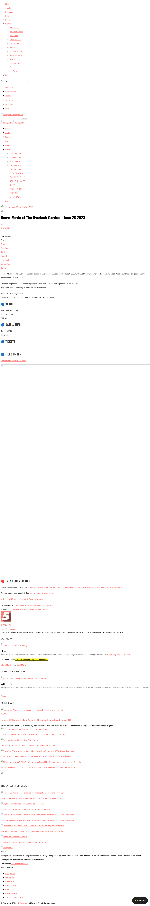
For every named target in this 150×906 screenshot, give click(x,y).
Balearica (14, 35)
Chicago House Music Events (13, 360)
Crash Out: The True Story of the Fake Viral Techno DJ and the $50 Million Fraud (36, 757)
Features (9, 12)
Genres (8, 23)
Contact (8, 889)
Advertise (8, 95)
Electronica (15, 47)
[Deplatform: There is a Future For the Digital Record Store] (23, 804)
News (7, 4)
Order (3, 696)
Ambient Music (16, 31)
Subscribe (9, 877)
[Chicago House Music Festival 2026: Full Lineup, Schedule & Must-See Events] (24, 729)
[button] (140, 900)
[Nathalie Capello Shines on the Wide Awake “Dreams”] (14, 836)
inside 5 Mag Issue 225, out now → (119, 654)
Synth (12, 59)
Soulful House (16, 55)
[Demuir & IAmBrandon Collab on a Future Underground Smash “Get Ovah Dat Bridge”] (37, 814)
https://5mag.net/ (8, 629)
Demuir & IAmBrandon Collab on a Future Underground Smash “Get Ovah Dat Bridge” (38, 820)
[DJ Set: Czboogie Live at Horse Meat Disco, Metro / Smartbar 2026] (19, 740)
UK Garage (14, 71)
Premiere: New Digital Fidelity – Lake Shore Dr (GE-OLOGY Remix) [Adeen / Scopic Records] (38, 767)
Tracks (8, 8)
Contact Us (8, 108)
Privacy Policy (11, 893)
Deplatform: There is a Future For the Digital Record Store (26, 809)
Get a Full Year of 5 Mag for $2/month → (31, 660)
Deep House (15, 39)
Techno (13, 67)
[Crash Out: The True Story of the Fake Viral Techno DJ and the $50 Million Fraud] (37, 751)
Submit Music (9, 104)
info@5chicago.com (19, 863)
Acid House (15, 27)
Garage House (16, 51)
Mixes (7, 16)
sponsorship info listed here (41, 593)
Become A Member (10, 91)
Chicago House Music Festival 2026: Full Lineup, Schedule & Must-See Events (33, 735)
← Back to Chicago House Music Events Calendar (22, 599)
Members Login (9, 87)
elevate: (5, 651)
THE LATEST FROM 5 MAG (14, 786)
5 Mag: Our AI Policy (14, 897)
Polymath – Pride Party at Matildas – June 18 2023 (30, 609)
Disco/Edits (15, 43)
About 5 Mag (9, 100)
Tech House (15, 63)
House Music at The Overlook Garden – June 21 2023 (34, 605)
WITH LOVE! (7, 684)
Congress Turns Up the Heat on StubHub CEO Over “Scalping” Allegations (32, 831)
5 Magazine (5, 228)
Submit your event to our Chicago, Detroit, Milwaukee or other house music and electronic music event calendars (75, 587)
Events (8, 20)
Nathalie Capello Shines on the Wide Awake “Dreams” (23, 842)
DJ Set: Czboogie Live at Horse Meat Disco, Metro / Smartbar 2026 (28, 746)
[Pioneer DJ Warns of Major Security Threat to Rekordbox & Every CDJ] (32, 710)
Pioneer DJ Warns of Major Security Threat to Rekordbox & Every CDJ (36, 720)
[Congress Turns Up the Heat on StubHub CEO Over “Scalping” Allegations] (32, 825)
